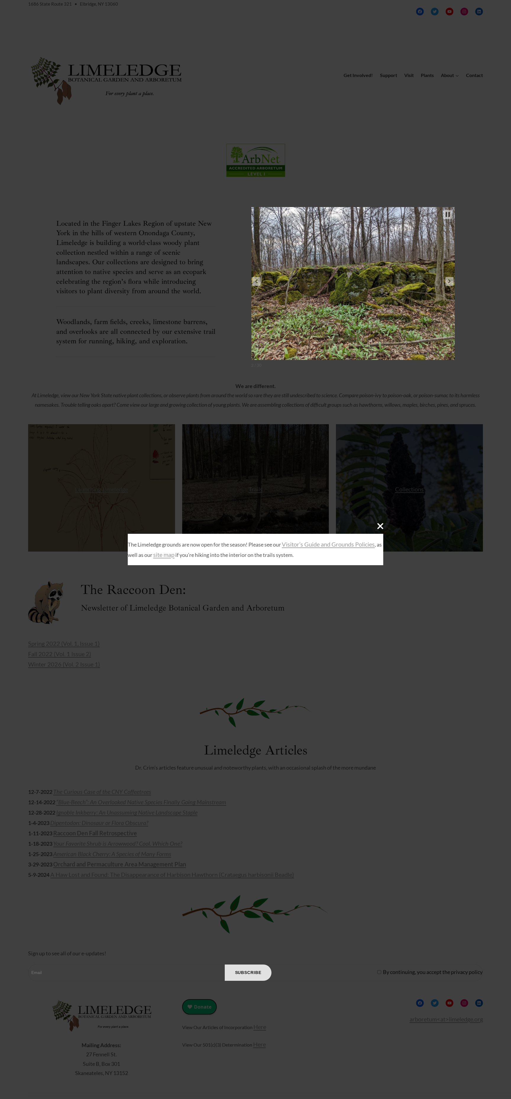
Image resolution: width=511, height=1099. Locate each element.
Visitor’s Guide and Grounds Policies (328, 544)
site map (163, 554)
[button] (256, 281)
